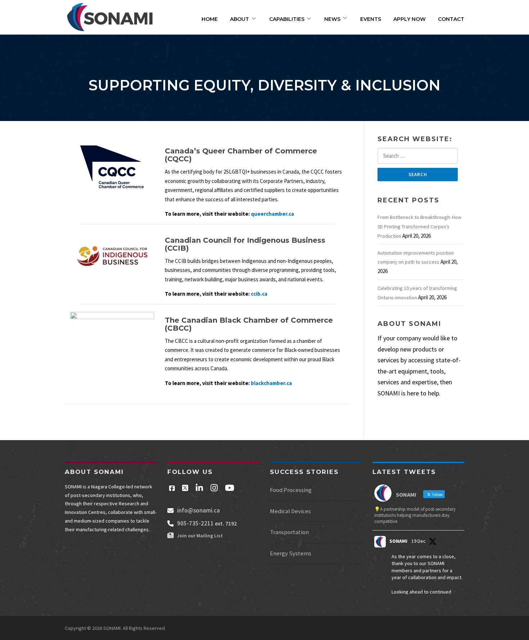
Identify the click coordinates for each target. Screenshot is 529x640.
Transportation (289, 532)
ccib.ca (259, 293)
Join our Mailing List (198, 535)
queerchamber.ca (272, 213)
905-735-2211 (194, 523)
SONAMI (398, 541)
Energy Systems (290, 553)
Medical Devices (290, 511)
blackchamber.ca (271, 383)
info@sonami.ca (198, 510)
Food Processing (291, 490)
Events (370, 19)
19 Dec (418, 541)
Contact (451, 19)
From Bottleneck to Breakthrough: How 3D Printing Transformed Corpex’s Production (419, 226)
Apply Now (409, 19)
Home (210, 19)
